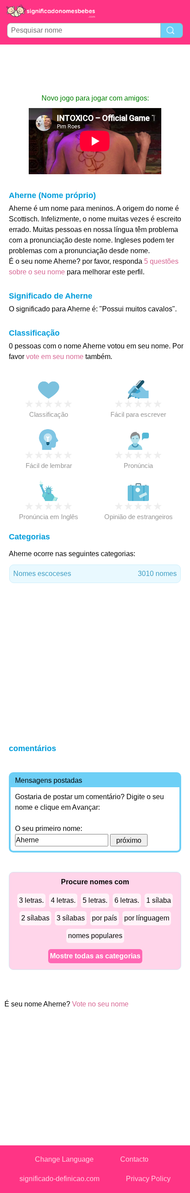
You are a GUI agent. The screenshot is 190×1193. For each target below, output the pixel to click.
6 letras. (126, 900)
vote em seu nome (55, 356)
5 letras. (95, 900)
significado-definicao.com (59, 1178)
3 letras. (31, 900)
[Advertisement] (95, 69)
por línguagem (146, 918)
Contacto (134, 1159)
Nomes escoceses (95, 573)
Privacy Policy (148, 1178)
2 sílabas (35, 918)
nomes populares (95, 935)
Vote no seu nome (100, 1004)
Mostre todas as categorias (95, 956)
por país (104, 918)
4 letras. (63, 900)
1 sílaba (158, 900)
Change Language (64, 1159)
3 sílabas (71, 918)
